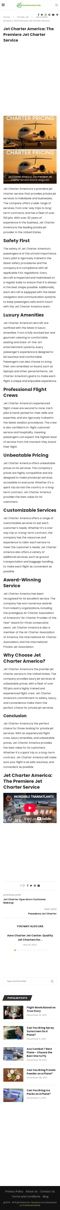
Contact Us (47, 1191)
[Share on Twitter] (31, 885)
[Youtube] (53, 15)
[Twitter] (42, 15)
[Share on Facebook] (27, 885)
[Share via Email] (39, 885)
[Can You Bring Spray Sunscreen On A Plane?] (13, 1032)
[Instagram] (46, 15)
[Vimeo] (57, 15)
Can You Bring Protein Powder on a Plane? (41, 1071)
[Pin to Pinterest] (35, 885)
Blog (45, 1196)
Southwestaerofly (31, 1205)
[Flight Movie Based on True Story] (13, 1012)
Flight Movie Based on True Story (41, 1009)
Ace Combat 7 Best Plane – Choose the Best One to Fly (39, 1052)
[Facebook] (38, 15)
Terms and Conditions (26, 1196)
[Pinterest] (49, 15)
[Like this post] (23, 885)
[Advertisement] (30, 77)
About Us (32, 1191)
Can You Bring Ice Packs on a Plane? (39, 1092)
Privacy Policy (14, 1191)
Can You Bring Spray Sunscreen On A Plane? (40, 1031)
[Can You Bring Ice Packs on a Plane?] (13, 1095)
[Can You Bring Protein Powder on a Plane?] (13, 1075)
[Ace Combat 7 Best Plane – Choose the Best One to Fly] (13, 1054)
